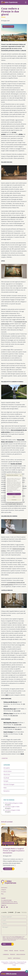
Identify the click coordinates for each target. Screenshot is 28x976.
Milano (16, 950)
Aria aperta (7, 768)
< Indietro (4, 758)
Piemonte (12, 954)
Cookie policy (12, 962)
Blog (2, 893)
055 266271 (18, 729)
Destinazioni (4, 887)
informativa (18, 936)
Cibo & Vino (7, 774)
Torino (6, 950)
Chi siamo (3, 891)
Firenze (11, 950)
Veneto (10, 958)
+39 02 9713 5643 (7, 900)
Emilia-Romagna (20, 954)
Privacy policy (4, 962)
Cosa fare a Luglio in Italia (12, 806)
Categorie (3, 889)
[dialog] (14, 488)
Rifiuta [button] (14, 496)
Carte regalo (16, 958)
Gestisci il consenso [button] (8, 963)
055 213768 (17, 711)
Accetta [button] (14, 494)
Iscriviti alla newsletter (14, 969)
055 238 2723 (13, 715)
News (5, 787)
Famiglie (6, 781)
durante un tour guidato (17, 217)
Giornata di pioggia (9, 784)
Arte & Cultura (7, 771)
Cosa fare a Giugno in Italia (12, 810)
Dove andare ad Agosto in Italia (13, 803)
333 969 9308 (17, 724)
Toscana (21, 950)
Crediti (14, 965)
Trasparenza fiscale (21, 962)
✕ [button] (20, 475)
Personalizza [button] (14, 499)
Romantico (7, 791)
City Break (6, 778)
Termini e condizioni (19, 963)
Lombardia (6, 954)
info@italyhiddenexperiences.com (9, 903)
